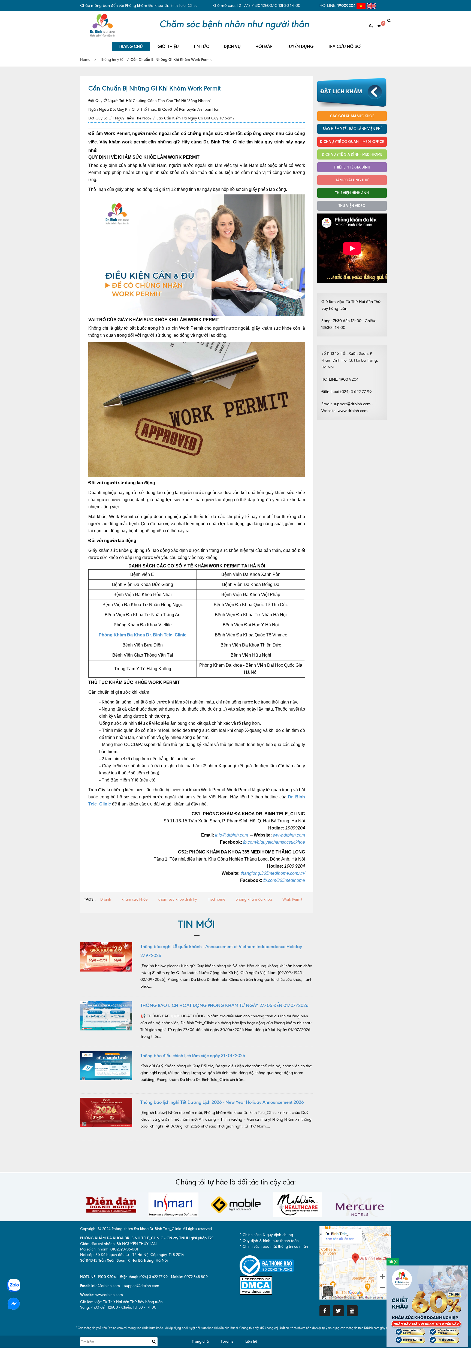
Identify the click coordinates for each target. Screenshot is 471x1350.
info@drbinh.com (231, 835)
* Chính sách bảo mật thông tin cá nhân (274, 1246)
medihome (216, 899)
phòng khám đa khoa (253, 899)
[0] (377, 26)
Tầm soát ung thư (352, 180)
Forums (227, 1341)
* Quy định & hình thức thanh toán (269, 1240)
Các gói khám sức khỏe (352, 116)
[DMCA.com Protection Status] (256, 1285)
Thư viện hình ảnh (352, 193)
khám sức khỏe (134, 899)
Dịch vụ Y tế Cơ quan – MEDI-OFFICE (352, 141)
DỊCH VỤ (232, 46)
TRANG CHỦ (131, 46)
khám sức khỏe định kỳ (177, 899)
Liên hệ (251, 1341)
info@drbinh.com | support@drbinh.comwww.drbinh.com (119, 1290)
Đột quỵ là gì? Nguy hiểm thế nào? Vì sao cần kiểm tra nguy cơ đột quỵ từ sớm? (161, 118)
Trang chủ (200, 1341)
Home (85, 59)
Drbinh (105, 899)
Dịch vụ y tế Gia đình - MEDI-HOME (352, 154)
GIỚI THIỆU (168, 46)
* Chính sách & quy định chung (266, 1234)
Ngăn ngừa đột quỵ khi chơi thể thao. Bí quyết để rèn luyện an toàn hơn (153, 109)
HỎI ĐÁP (263, 46)
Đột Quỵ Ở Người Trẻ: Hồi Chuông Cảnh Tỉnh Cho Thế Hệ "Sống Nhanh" (149, 100)
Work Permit (292, 899)
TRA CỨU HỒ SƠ (344, 46)
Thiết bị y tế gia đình (352, 167)
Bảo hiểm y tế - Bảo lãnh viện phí (352, 129)
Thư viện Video (352, 205)
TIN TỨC (201, 46)
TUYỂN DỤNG (300, 46)
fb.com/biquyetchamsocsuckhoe (274, 842)
